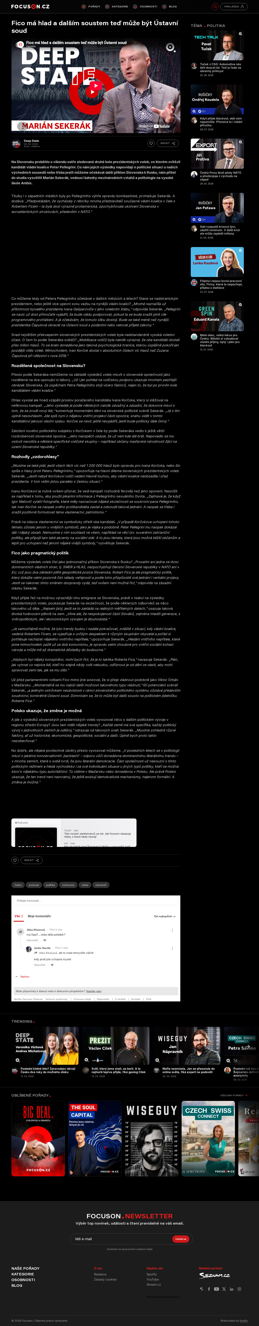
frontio (244, 1320)
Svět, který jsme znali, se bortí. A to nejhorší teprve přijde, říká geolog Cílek (119, 1070)
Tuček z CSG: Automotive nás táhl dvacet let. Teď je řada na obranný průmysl (220, 68)
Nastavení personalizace (163, 1297)
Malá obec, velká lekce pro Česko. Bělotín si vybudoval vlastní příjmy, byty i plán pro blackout (220, 340)
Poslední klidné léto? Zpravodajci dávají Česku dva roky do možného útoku (48, 1070)
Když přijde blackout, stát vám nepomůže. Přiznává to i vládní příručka (221, 122)
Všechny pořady (231, 1095)
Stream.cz (154, 1284)
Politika (50, 885)
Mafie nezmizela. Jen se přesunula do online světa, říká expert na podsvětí (188, 1070)
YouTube (153, 1279)
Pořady (94, 6)
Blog (173, 6)
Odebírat (180, 1239)
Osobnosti (148, 6)
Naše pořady (25, 1268)
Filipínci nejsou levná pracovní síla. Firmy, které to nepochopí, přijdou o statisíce (221, 284)
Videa (85, 885)
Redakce (100, 1274)
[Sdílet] (168, 143)
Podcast (34, 885)
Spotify (152, 1274)
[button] (247, 1046)
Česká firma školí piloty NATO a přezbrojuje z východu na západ (220, 176)
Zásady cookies (105, 1279)
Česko (18, 885)
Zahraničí (101, 885)
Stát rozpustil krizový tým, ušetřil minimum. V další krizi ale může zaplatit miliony (220, 230)
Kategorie (120, 6)
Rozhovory (68, 885)
